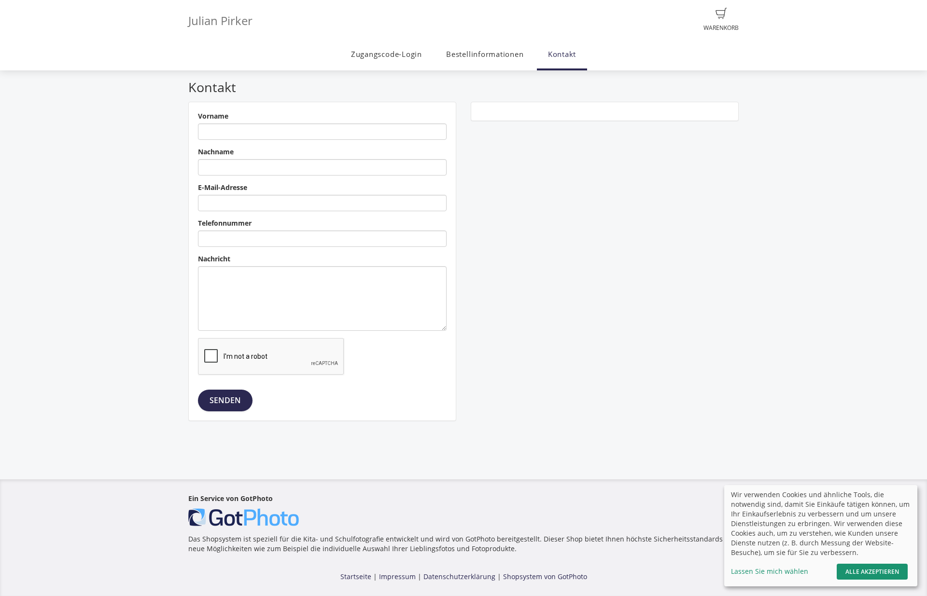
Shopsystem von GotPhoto (545, 576)
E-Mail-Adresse (222, 187)
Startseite (355, 576)
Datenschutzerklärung (459, 576)
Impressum (397, 576)
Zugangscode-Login (386, 54)
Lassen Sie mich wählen (769, 571)
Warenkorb (721, 28)
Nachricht (214, 258)
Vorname (213, 116)
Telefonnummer (225, 223)
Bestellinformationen (484, 54)
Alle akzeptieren (872, 572)
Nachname (216, 151)
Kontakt (562, 54)
